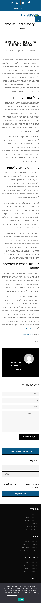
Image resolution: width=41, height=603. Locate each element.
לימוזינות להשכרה (29, 520)
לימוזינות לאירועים (29, 541)
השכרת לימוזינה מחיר (28, 544)
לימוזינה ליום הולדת (29, 565)
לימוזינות (32, 514)
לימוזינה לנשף (30, 562)
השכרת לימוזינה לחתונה (27, 550)
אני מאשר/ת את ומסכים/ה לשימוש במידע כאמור (21, 485)
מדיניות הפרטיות (22, 484)
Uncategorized (28, 334)
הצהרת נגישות (30, 526)
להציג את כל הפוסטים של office (16, 366)
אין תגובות (13, 51)
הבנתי (21, 600)
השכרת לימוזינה (30, 523)
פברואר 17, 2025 (31, 51)
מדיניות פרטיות (30, 529)
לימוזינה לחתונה (30, 517)
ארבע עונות (29, 328)
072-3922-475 (15, 8)
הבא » (3, 342)
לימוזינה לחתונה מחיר (28, 547)
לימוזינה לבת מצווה (29, 568)
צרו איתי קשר (20, 494)
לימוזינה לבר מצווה (29, 571)
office (6, 51)
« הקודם (37, 342)
